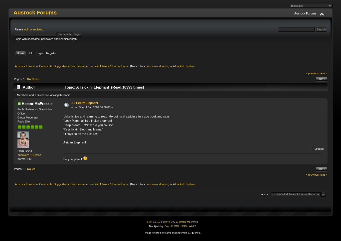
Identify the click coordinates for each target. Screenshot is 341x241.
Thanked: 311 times (29, 154)
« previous (312, 73)
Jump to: (265, 194)
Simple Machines (188, 221)
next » (323, 73)
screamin (152, 66)
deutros (164, 66)
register (37, 29)
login (26, 29)
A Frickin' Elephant (84, 103)
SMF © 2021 (170, 221)
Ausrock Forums (35, 12)
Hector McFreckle (37, 104)
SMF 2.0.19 (153, 221)
